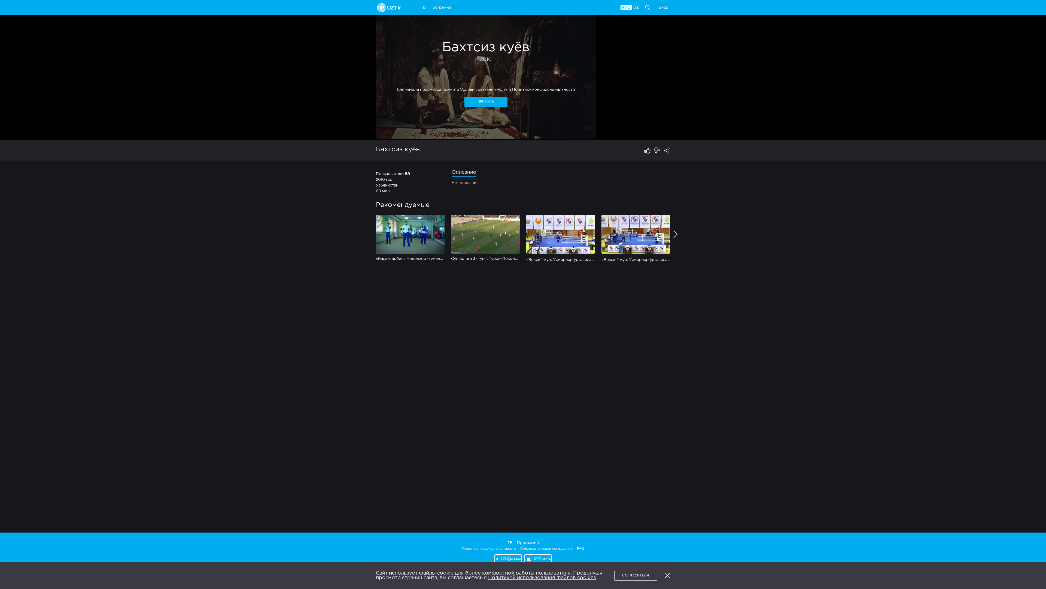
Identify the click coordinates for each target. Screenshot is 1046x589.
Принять (486, 101)
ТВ (510, 543)
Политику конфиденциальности (543, 89)
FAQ (580, 548)
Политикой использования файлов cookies (542, 578)
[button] (667, 575)
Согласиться (635, 575)
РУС (626, 7)
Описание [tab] (464, 172)
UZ (636, 7)
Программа (528, 543)
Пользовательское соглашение (546, 548)
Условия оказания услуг (483, 89)
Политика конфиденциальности (489, 548)
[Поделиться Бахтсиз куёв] (667, 150)
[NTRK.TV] (389, 7)
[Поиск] (647, 7)
